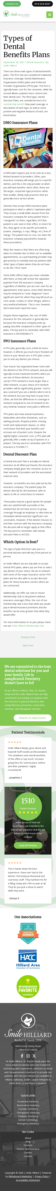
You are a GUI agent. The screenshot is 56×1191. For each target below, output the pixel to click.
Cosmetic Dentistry (28, 1108)
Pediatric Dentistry (28, 1116)
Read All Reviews (28, 845)
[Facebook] (22, 1056)
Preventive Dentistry (28, 1101)
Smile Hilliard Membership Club (28, 625)
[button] (12, 4)
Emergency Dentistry (28, 1123)
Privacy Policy (42, 1176)
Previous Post (28, 637)
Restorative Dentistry (28, 1105)
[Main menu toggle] (49, 14)
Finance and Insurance (28, 1148)
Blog (28, 1141)
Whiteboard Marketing (20, 1176)
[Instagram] (28, 1056)
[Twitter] (34, 1056)
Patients (28, 1145)
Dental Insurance (35, 62)
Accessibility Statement (28, 1180)
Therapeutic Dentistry (28, 1112)
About (28, 1137)
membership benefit (14, 104)
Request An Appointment (32, 717)
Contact (28, 1156)
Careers (28, 1152)
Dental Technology (28, 1119)
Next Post (28, 645)
